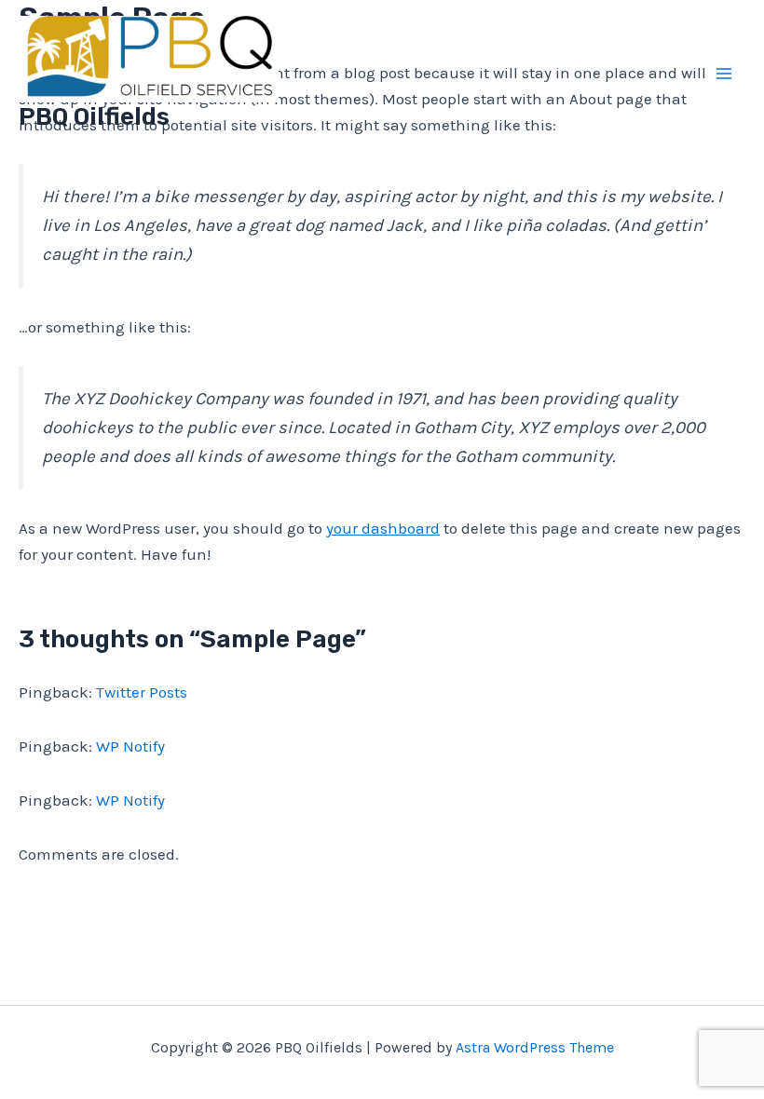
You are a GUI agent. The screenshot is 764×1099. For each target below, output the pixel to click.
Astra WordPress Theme (535, 1047)
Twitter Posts (141, 692)
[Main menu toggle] (724, 73)
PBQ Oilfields (94, 116)
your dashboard (383, 528)
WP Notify (130, 746)
